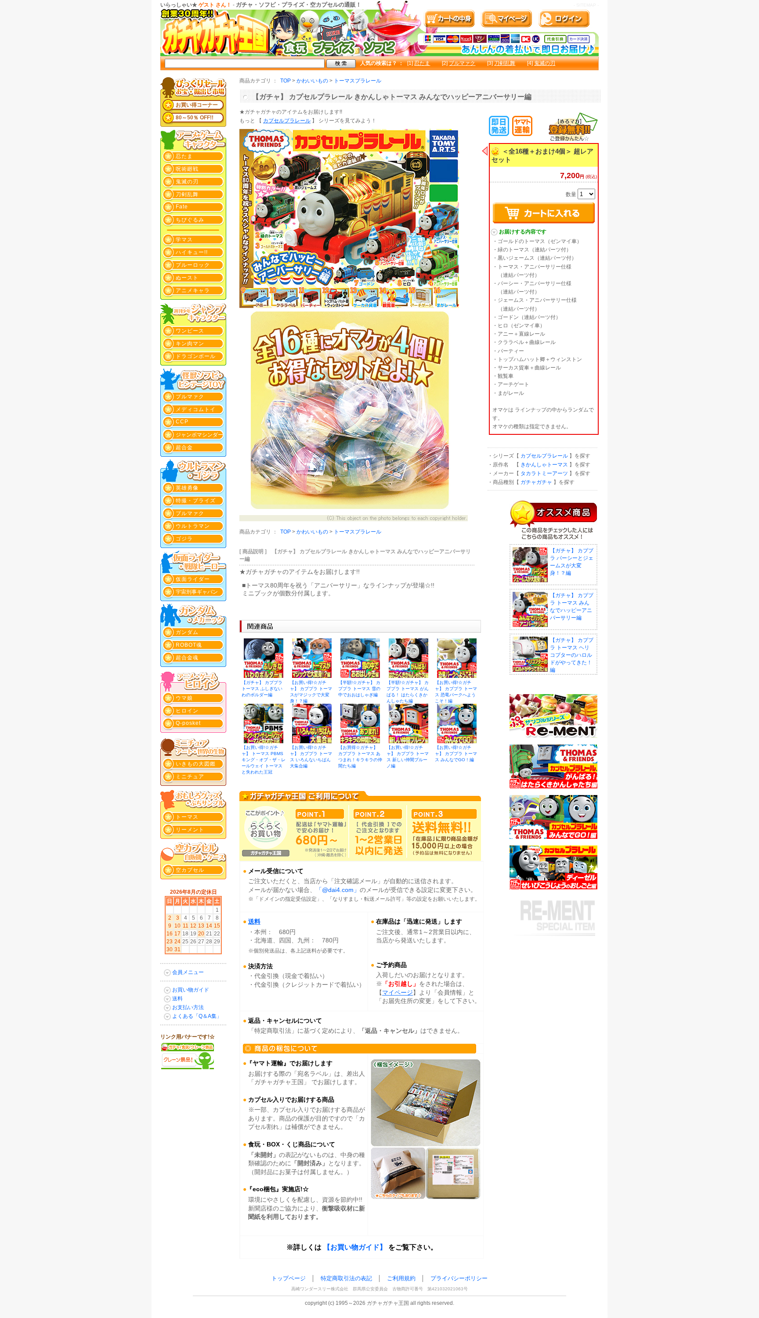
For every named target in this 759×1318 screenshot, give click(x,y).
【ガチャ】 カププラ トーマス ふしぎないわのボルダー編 (262, 688)
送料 (254, 921)
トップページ (288, 1278)
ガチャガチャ (536, 482)
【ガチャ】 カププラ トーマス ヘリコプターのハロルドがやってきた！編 (571, 655)
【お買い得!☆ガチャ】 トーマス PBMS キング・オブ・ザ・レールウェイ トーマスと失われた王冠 (264, 759)
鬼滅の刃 (544, 63)
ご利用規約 (401, 1278)
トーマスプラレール (357, 81)
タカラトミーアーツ (544, 473)
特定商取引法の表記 (346, 1278)
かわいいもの (312, 81)
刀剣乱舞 (504, 63)
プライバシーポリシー (459, 1278)
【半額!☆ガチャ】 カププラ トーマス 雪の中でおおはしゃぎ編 (359, 688)
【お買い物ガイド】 (355, 1247)
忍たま (422, 63)
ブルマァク (462, 63)
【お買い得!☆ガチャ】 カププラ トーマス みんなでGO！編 (456, 753)
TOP (285, 81)
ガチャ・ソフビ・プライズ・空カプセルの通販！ (298, 4)
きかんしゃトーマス (544, 465)
